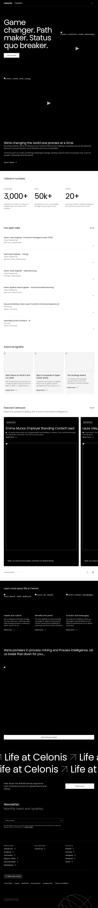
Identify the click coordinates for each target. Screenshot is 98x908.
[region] (49, 899)
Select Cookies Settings (73, 897)
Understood (73, 902)
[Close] (95, 899)
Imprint (10, 906)
